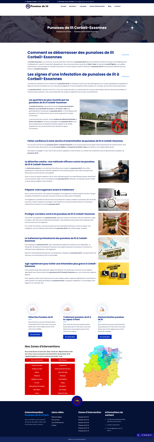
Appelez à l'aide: (32, 1)
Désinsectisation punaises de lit (111, 317)
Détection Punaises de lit (40, 316)
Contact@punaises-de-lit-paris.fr (84, 1)
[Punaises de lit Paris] (37, 6)
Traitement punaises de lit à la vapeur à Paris (76, 317)
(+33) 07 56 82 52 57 (43, 1)
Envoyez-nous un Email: (66, 1)
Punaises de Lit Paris (63, 31)
